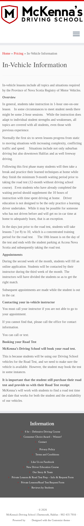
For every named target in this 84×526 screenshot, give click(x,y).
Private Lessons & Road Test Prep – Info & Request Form (43, 477)
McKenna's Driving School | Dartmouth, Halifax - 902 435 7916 (41, 514)
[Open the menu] (76, 34)
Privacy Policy (47, 449)
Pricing (18, 53)
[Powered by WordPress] (27, 519)
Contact (42, 441)
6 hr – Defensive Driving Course (42, 431)
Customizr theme (61, 520)
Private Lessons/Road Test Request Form (42, 482)
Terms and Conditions (47, 454)
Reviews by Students (43, 487)
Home (6, 53)
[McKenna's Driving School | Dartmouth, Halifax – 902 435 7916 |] (42, 14)
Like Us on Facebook (42, 461)
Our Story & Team (43, 472)
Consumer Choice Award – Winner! (43, 436)
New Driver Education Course (42, 467)
